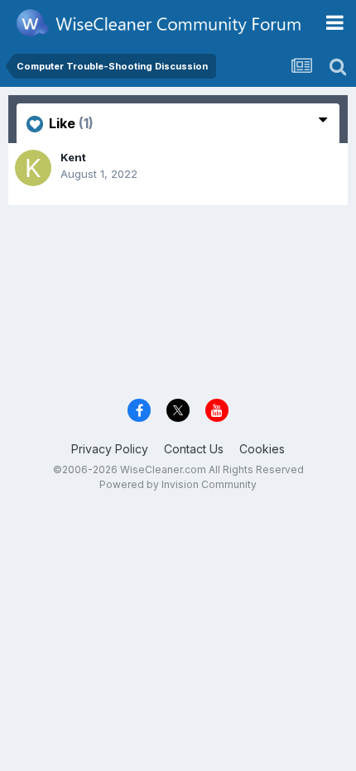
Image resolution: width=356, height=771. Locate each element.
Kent (73, 157)
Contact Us (194, 449)
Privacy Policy (109, 449)
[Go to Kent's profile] (33, 168)
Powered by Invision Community (178, 484)
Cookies (262, 449)
